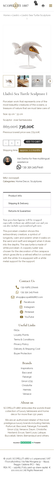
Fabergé (27, 377)
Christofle (27, 385)
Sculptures (36, 181)
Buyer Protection (23, 353)
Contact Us (27, 281)
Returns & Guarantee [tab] (19, 211)
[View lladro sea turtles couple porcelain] (23, 81)
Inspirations (27, 368)
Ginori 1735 (27, 381)
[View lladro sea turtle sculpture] (37, 81)
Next (50, 81)
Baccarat (27, 372)
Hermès (27, 389)
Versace (27, 394)
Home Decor (22, 181)
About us (27, 403)
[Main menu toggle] (50, 5)
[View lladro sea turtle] (9, 81)
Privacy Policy (21, 344)
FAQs (16, 330)
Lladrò (15, 15)
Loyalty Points (21, 335)
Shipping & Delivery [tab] (18, 203)
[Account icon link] (43, 5)
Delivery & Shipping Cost (27, 348)
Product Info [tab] (15, 195)
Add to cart (33, 141)
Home (6, 15)
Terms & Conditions (24, 339)
